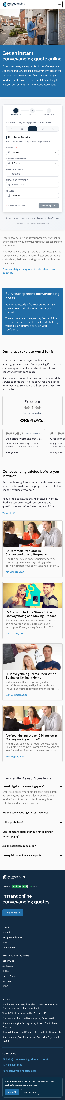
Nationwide (8, 961)
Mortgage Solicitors (12, 937)
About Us (7, 932)
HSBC (5, 986)
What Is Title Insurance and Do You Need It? (24, 1013)
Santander (7, 966)
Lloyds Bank (8, 976)
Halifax (5, 971)
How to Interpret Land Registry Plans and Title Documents (31, 1032)
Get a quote (11, 912)
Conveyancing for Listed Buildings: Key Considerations (29, 1018)
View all (6, 513)
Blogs (5, 942)
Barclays (6, 981)
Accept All (12, 1092)
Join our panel (9, 947)
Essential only (29, 1092)
